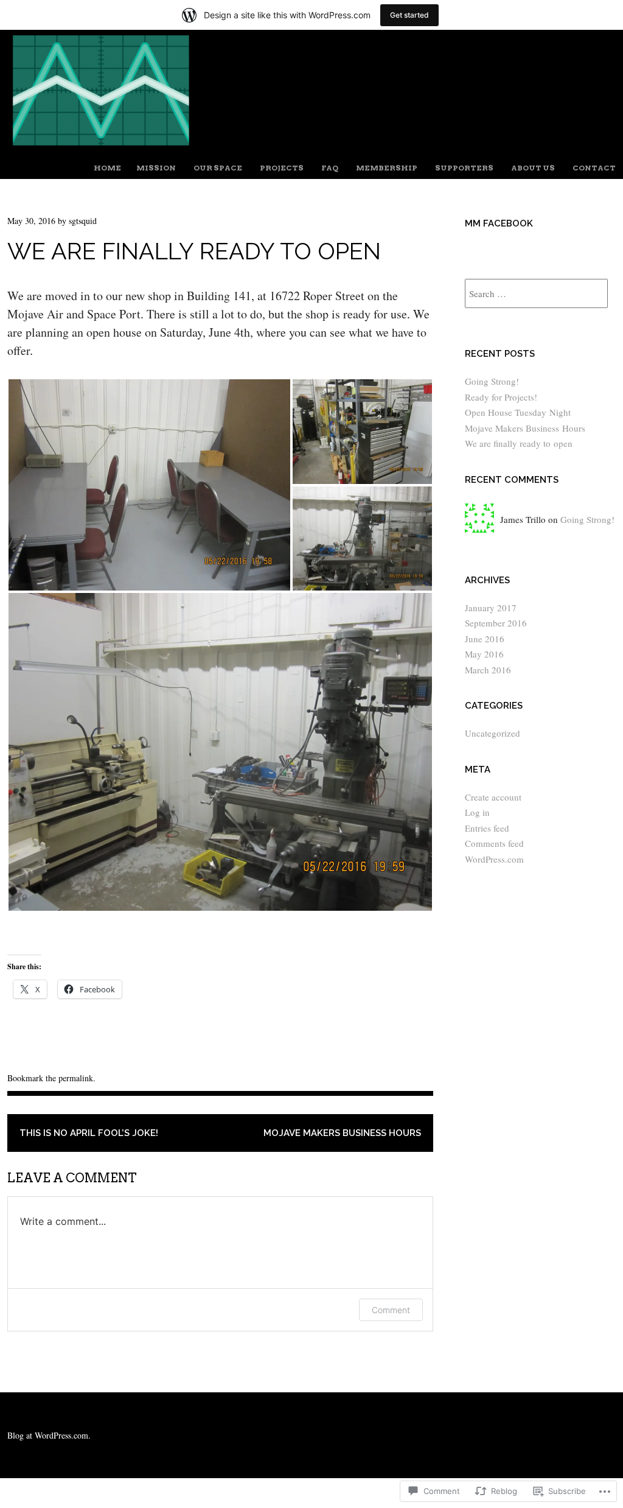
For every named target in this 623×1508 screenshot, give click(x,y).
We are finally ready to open (519, 443)
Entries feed (487, 828)
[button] (149, 485)
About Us (533, 167)
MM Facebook (499, 223)
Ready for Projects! (501, 397)
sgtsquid (83, 220)
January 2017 (491, 607)
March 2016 (488, 670)
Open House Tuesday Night (518, 412)
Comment (391, 1310)
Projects (282, 167)
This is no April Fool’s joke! (88, 1132)
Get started (409, 14)
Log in (477, 812)
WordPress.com (494, 859)
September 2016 (496, 623)
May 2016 (484, 654)
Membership (386, 167)
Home (107, 167)
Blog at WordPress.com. (49, 1435)
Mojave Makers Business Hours (342, 1132)
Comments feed (494, 843)
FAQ (329, 167)
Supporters (464, 167)
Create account (493, 797)
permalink (75, 1078)
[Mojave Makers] (311, 146)
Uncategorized (492, 733)
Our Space (217, 167)
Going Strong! (492, 381)
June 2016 (484, 639)
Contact (594, 167)
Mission (156, 167)
